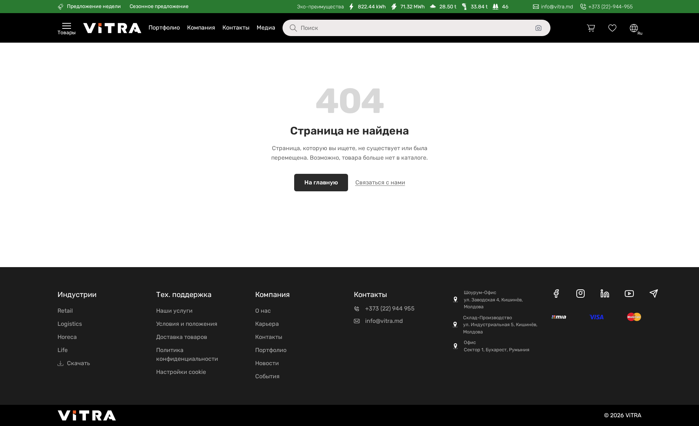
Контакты (235, 27)
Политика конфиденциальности (187, 354)
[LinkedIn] (604, 295)
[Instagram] (580, 295)
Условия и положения (186, 323)
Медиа (266, 27)
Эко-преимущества (320, 7)
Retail (65, 310)
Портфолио (164, 27)
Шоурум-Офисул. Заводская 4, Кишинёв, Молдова (493, 299)
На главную (321, 182)
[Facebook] (556, 295)
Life (63, 350)
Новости (267, 363)
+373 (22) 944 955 (390, 308)
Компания (201, 27)
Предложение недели (94, 6)
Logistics (70, 323)
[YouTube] (629, 295)
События (267, 376)
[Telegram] (653, 295)
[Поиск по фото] (538, 28)
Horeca (67, 336)
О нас (263, 310)
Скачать (78, 363)
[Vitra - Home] (112, 28)
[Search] (288, 28)
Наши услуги (174, 310)
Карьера (267, 323)
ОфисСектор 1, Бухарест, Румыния (496, 346)
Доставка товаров (181, 336)
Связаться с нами (380, 182)
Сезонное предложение (159, 6)
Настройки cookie (181, 371)
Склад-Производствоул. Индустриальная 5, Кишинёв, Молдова (500, 325)
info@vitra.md (384, 320)
